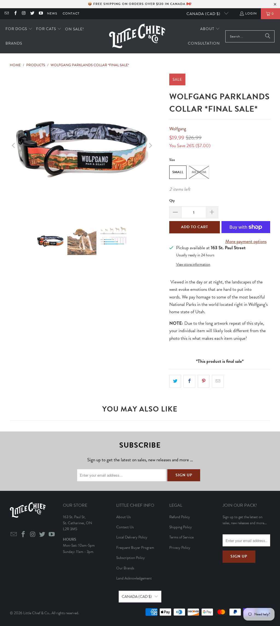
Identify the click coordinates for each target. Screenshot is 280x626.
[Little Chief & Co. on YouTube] (40, 13)
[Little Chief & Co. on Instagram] (23, 13)
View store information (193, 264)
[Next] (149, 146)
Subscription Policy (130, 558)
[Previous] (14, 146)
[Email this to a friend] (218, 381)
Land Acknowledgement (134, 578)
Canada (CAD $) (203, 14)
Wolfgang (177, 128)
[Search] (268, 36)
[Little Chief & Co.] (137, 36)
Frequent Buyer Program (135, 547)
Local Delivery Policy (131, 537)
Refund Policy (179, 517)
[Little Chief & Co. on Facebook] (15, 13)
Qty (172, 200)
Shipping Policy (180, 527)
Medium (199, 172)
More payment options (246, 241)
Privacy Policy (179, 547)
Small (177, 172)
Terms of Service (181, 537)
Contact (71, 13)
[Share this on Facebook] (189, 381)
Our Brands (125, 568)
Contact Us (125, 527)
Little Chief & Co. (36, 613)
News (52, 13)
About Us (123, 517)
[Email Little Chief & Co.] (6, 13)
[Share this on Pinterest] (203, 381)
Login (251, 13)
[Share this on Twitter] (175, 381)
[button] (19, 29)
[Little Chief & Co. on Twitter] (32, 13)
